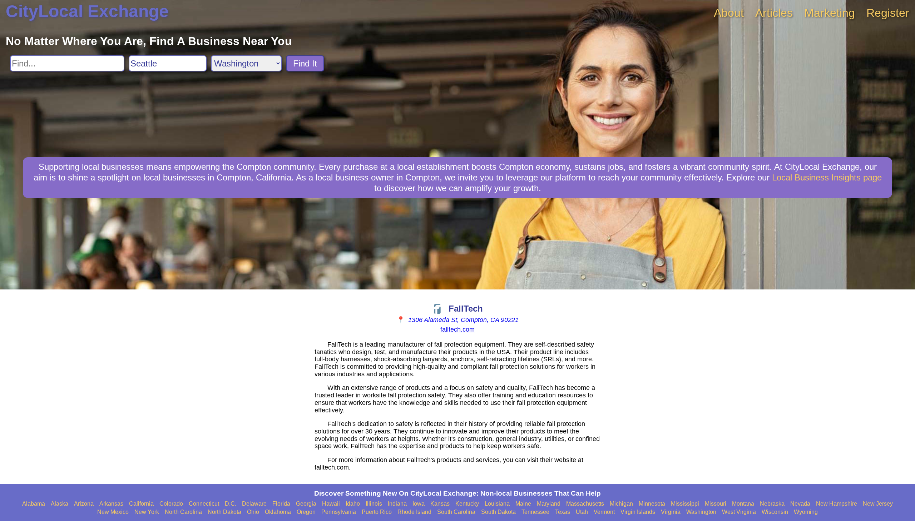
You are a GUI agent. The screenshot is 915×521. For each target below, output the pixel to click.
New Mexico (113, 512)
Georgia (306, 504)
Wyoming (806, 512)
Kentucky (467, 504)
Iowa (418, 504)
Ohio (253, 512)
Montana (743, 504)
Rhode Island (414, 512)
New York (146, 512)
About (729, 12)
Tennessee (535, 512)
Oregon (306, 512)
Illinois (374, 504)
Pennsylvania (338, 512)
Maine (523, 504)
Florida (281, 504)
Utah (582, 512)
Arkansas (111, 504)
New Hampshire (836, 504)
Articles (774, 12)
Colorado (171, 504)
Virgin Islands (637, 512)
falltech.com (457, 329)
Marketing (829, 12)
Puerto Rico (377, 512)
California (141, 504)
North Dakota (224, 512)
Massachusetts (585, 504)
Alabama (33, 504)
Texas (562, 512)
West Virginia (739, 512)
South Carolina (456, 512)
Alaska (59, 504)
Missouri (715, 504)
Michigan (621, 504)
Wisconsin (775, 512)
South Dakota (498, 512)
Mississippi (685, 504)
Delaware (254, 504)
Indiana (397, 504)
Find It (305, 63)
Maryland (548, 504)
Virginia (671, 512)
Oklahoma (278, 512)
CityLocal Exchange (87, 11)
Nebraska (772, 504)
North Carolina (183, 512)
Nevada (800, 504)
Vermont (604, 512)
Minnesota (652, 504)
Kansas (440, 504)
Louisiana (497, 504)
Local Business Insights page (827, 177)
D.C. (230, 504)
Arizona (84, 504)
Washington (701, 512)
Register (887, 12)
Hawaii (331, 504)
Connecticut (204, 504)
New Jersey (878, 504)
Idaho (353, 504)
